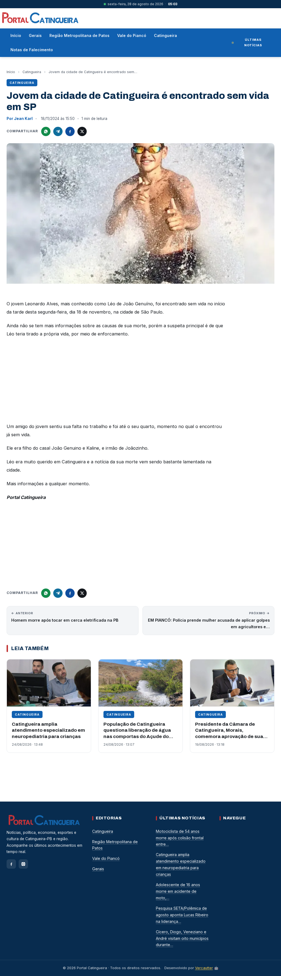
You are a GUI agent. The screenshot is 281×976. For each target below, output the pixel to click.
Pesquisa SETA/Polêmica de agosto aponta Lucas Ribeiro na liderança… (182, 915)
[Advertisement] (116, 381)
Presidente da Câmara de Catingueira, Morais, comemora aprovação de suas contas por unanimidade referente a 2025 (230, 736)
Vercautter (204, 968)
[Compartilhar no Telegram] (58, 131)
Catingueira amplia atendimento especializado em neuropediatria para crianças (48, 730)
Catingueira (165, 35)
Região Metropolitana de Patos (79, 35)
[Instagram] (23, 864)
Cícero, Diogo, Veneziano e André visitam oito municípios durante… (182, 938)
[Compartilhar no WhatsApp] (45, 131)
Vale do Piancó (131, 35)
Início (15, 35)
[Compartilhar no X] (82, 131)
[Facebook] (11, 864)
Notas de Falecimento (31, 49)
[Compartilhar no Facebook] (70, 131)
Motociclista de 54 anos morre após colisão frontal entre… (180, 838)
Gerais (35, 35)
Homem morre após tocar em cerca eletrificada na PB (65, 616)
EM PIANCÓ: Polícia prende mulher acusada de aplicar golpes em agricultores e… (209, 620)
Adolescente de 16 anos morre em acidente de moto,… (178, 891)
